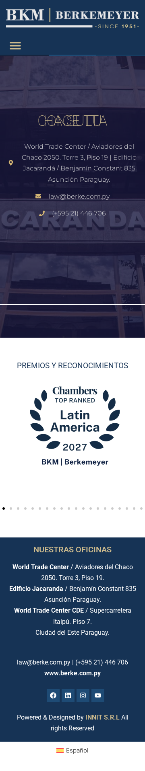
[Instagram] (83, 695)
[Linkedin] (68, 695)
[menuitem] (72, 750)
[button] (15, 46)
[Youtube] (97, 695)
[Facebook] (53, 695)
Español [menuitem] (77, 750)
